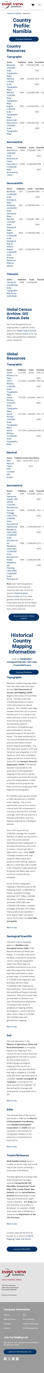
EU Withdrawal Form (31, 1328)
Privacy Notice (28, 1319)
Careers (7, 1315)
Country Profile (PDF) (22, 1249)
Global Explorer (21, 593)
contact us (25, 334)
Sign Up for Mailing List (20, 1352)
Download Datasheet (24, 39)
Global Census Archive (19, 311)
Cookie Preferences (30, 1324)
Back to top (12, 927)
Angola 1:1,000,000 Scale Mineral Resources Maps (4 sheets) (12, 257)
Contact (7, 1328)
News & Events (9, 1319)
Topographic (25, 659)
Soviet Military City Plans (12, 375)
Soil (29, 662)
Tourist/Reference (22, 665)
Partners (7, 1324)
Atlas (35, 662)
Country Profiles (14, 13)
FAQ (24, 1315)
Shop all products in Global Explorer (23, 617)
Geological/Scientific (16, 662)
